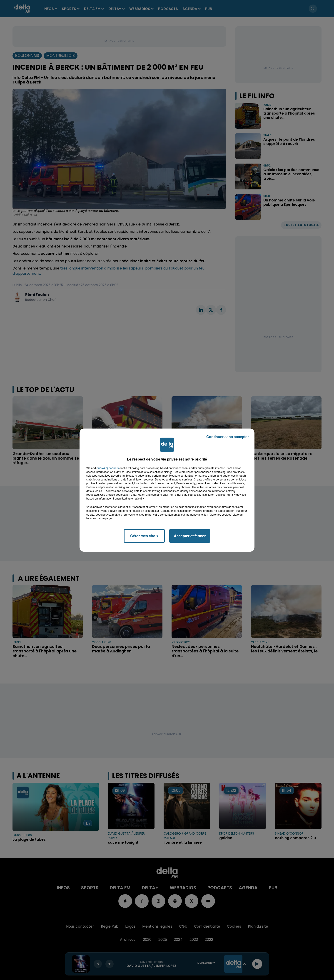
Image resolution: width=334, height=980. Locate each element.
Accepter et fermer (190, 535)
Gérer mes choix (144, 535)
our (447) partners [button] (108, 468)
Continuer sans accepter (227, 436)
